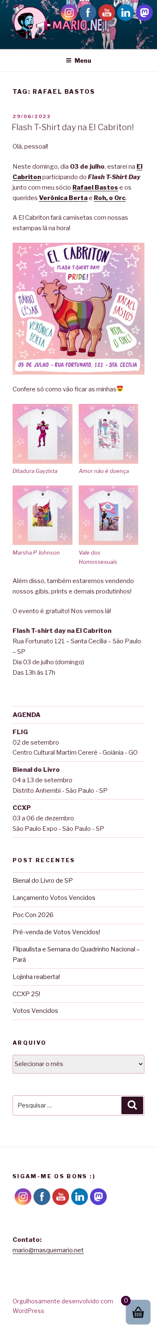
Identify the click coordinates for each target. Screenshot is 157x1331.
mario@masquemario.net (48, 1250)
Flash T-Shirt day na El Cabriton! (73, 127)
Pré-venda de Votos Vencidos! (56, 932)
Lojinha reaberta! (36, 977)
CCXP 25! (26, 994)
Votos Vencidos (35, 1011)
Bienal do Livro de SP (43, 880)
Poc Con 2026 (33, 915)
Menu (83, 60)
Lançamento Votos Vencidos (54, 898)
